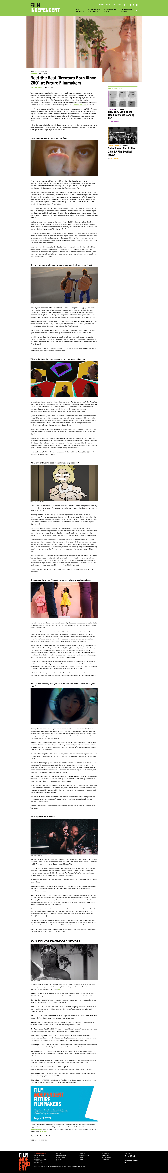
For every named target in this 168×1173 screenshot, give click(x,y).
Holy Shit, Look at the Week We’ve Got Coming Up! (121, 115)
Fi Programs (59, 1161)
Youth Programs (36, 1129)
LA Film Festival (114, 146)
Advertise (81, 1159)
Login (119, 4)
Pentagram (74, 1166)
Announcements (41, 71)
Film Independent (61, 1155)
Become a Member (84, 1155)
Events (101, 4)
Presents (111, 109)
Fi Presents (59, 1159)
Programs (34, 73)
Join (114, 4)
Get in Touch (105, 1155)
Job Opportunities (106, 1157)
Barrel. (84, 1166)
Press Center (105, 1159)
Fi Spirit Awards (60, 1157)
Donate (108, 4)
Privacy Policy (62, 1166)
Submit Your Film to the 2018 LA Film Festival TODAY (121, 152)
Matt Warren (37, 87)
